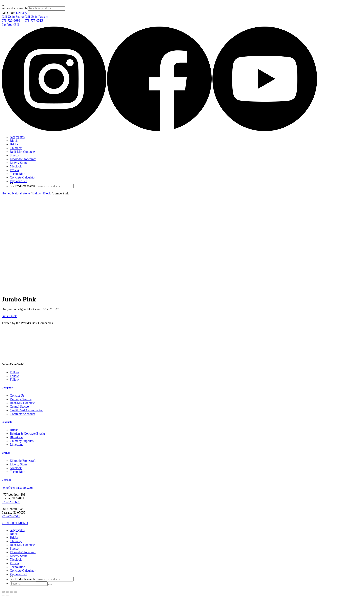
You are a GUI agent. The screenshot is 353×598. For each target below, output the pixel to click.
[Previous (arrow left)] (3, 595)
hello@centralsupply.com (18, 487)
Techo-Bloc (17, 173)
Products (7, 421)
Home (6, 193)
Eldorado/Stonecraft (23, 159)
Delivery (21, 13)
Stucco (14, 155)
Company (7, 387)
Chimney (16, 148)
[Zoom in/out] (15, 591)
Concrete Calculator (23, 177)
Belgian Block (41, 193)
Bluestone (16, 437)
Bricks (14, 144)
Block (14, 140)
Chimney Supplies (22, 441)
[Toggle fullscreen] (11, 591)
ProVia (14, 170)
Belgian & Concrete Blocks (27, 433)
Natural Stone (21, 193)
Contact (6, 479)
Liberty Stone (18, 162)
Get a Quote (9, 316)
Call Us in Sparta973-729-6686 (13, 18)
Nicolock (16, 166)
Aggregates (17, 137)
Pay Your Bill (10, 24)
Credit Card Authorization (26, 410)
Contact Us (17, 395)
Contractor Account (22, 414)
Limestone (16, 444)
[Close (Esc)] (3, 591)
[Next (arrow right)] (7, 595)
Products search (17, 8)
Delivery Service (20, 399)
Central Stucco (19, 406)
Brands (6, 452)
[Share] (7, 591)
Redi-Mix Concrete (22, 151)
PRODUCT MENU (15, 523)
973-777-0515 (11, 516)
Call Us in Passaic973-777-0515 (36, 18)
